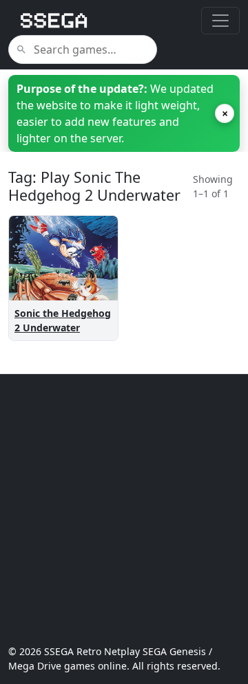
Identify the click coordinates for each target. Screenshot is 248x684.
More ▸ (89, 276)
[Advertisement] (124, 509)
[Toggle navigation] (220, 20)
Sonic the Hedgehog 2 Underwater (62, 320)
